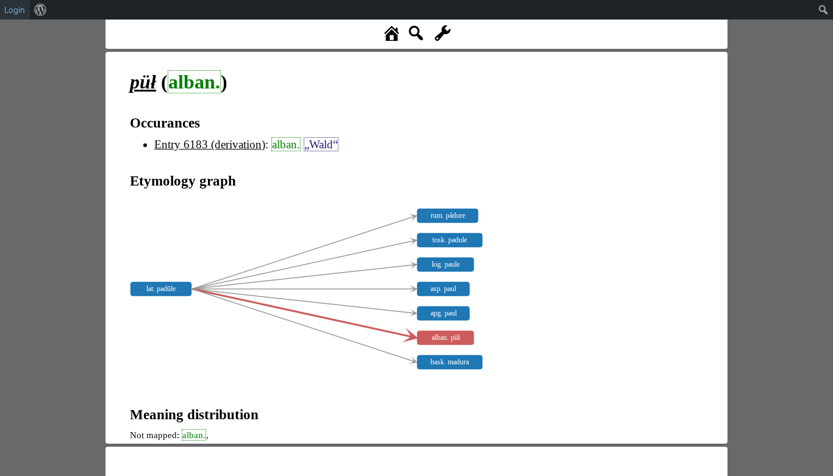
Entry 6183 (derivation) (209, 144)
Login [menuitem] (14, 10)
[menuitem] (40, 10)
